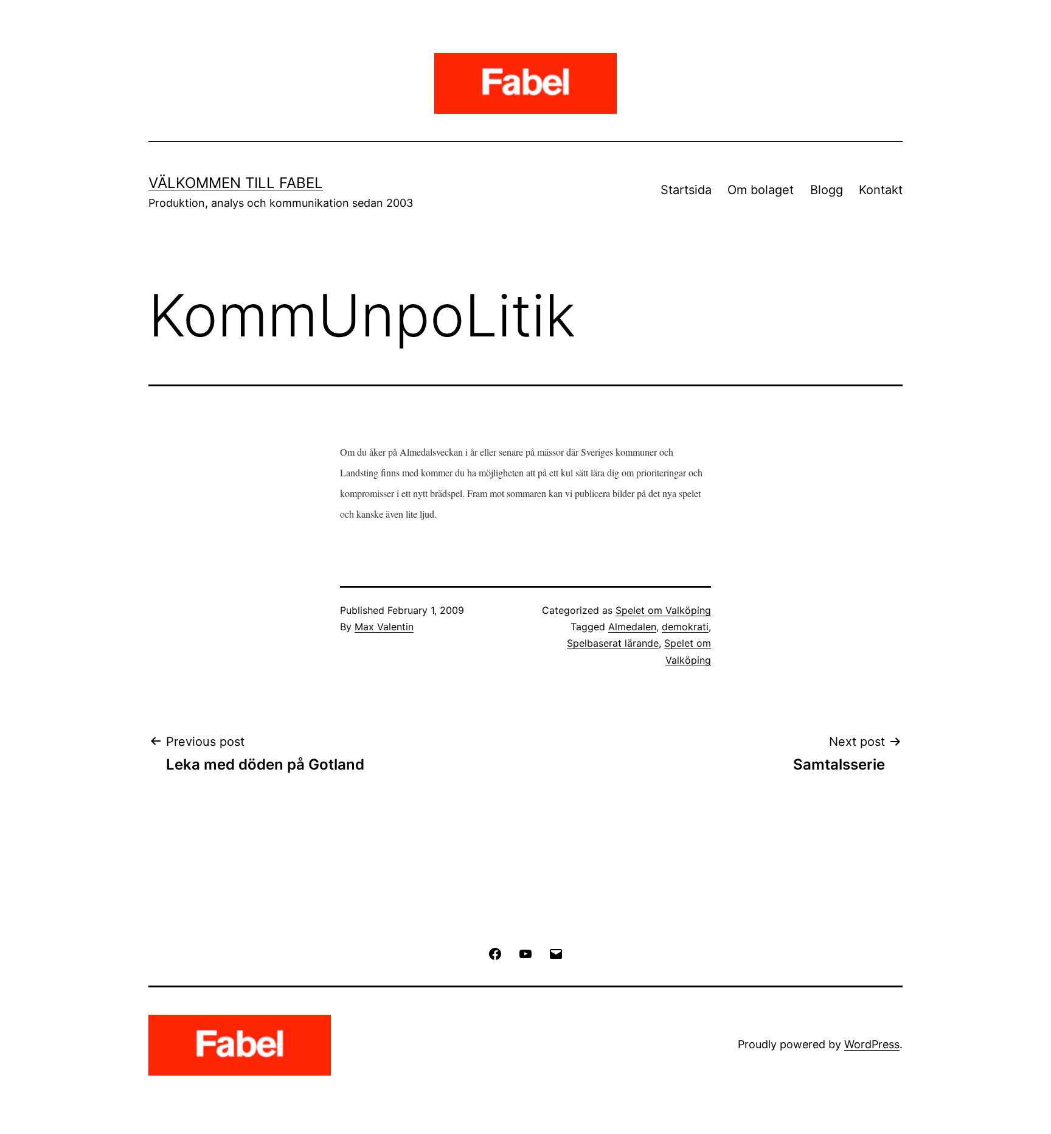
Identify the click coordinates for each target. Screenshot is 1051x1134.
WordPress (872, 1044)
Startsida (686, 190)
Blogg (826, 190)
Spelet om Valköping (663, 610)
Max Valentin (384, 627)
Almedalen (632, 627)
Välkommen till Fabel (235, 183)
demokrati (685, 627)
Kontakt (881, 190)
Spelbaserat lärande (613, 643)
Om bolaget (760, 190)
